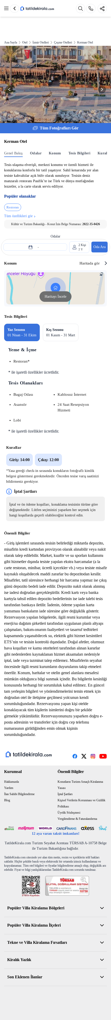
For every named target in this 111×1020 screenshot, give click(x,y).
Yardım (8, 788)
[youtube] (103, 756)
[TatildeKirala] (29, 754)
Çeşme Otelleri (63, 42)
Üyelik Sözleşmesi (69, 812)
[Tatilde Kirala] (37, 8)
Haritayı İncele (55, 296)
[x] (83, 756)
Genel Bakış (13, 153)
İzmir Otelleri (41, 42)
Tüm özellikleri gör (20, 216)
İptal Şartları (65, 794)
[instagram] (93, 756)
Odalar (36, 153)
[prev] (14, 8)
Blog (7, 800)
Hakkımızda (11, 782)
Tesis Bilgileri (79, 153)
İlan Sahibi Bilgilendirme (19, 794)
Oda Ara (99, 247)
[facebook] (75, 756)
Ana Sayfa (10, 42)
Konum (55, 153)
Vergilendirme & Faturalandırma (77, 819)
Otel (24, 42)
